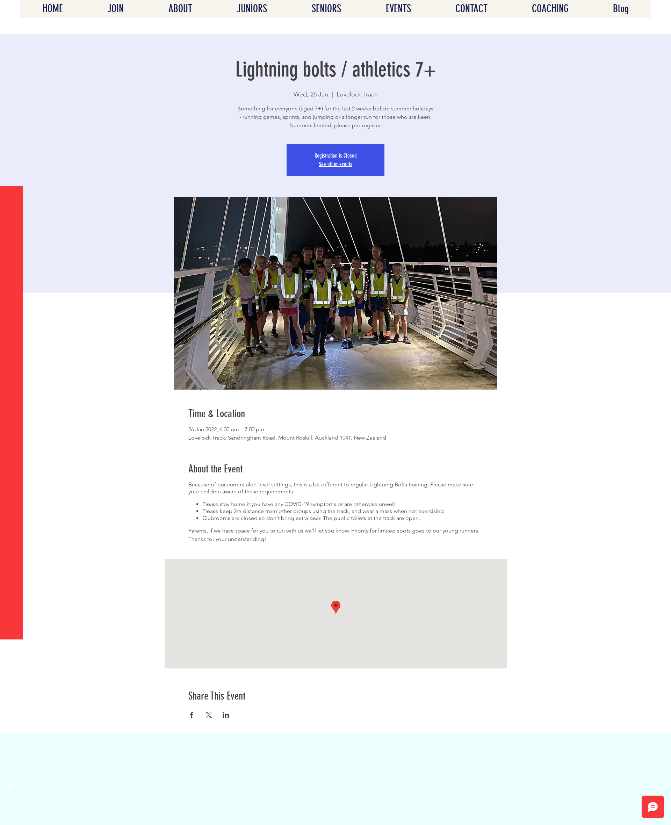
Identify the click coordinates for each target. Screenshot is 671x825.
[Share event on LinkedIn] (226, 715)
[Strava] (10, 814)
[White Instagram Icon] (10, 800)
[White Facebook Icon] (10, 772)
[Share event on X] (208, 715)
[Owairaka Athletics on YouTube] (10, 786)
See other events (335, 164)
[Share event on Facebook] (191, 715)
